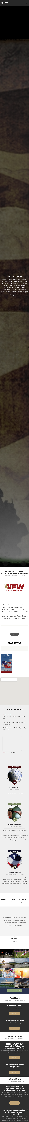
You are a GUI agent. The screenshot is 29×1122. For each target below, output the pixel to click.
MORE (14, 634)
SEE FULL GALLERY (14, 990)
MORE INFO (14, 1013)
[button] (5, 563)
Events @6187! (6, 752)
